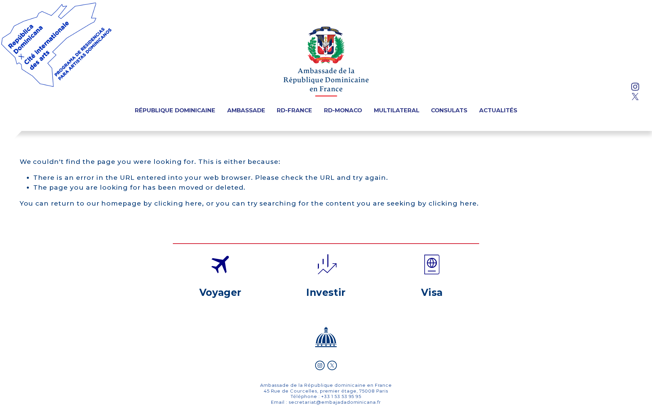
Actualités (498, 110)
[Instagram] (635, 87)
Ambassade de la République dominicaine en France (326, 385)
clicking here (178, 203)
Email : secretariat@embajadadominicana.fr (326, 402)
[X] (635, 96)
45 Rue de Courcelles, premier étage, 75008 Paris (326, 391)
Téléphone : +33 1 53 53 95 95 (326, 396)
